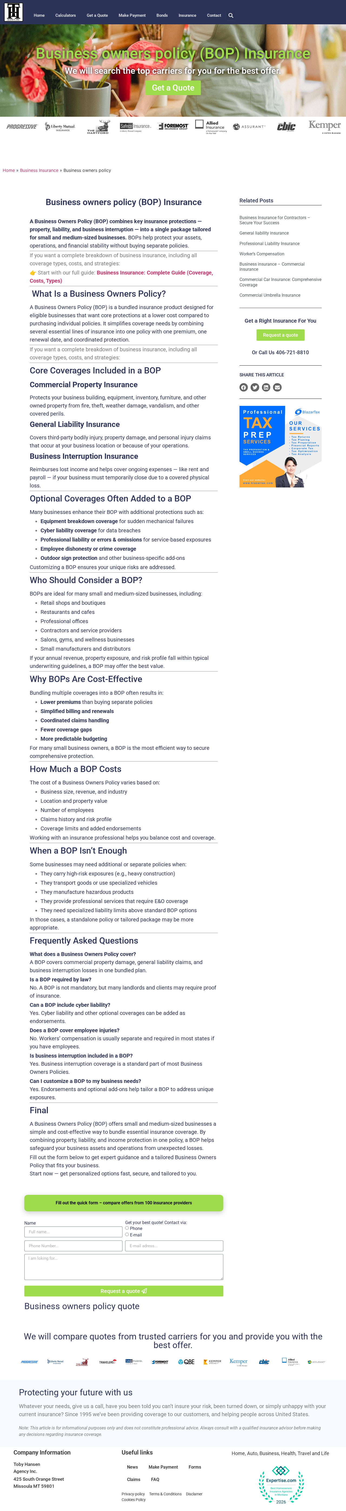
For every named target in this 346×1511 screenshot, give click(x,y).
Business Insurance (39, 170)
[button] (231, 15)
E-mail (136, 1235)
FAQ (155, 1479)
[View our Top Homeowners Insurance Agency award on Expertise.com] (281, 1485)
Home (39, 15)
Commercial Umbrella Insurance (269, 295)
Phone (136, 1228)
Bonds (162, 15)
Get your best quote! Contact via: (156, 1223)
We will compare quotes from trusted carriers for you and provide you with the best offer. (173, 1340)
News (132, 1467)
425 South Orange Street (39, 1479)
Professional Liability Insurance (269, 243)
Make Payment (132, 15)
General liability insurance (264, 233)
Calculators (65, 15)
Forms (195, 1467)
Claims (133, 1479)
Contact (214, 15)
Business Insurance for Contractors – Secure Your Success (274, 220)
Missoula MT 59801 (34, 1486)
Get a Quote (97, 15)
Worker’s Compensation (261, 253)
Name (30, 1223)
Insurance (187, 15)
